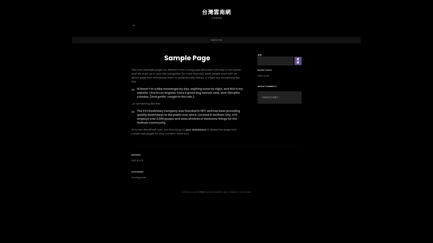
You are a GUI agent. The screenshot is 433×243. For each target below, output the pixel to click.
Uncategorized (138, 177)
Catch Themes (245, 192)
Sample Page (216, 40)
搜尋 (260, 55)
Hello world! (263, 75)
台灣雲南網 (216, 12)
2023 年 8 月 (137, 160)
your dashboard (196, 129)
